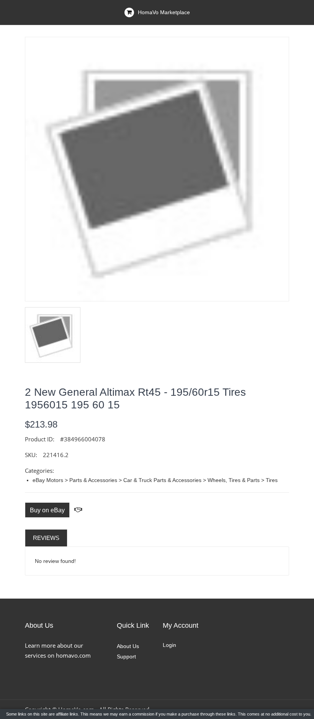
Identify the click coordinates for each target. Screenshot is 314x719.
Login (169, 645)
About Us (128, 646)
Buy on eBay (47, 510)
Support (126, 656)
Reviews (46, 538)
